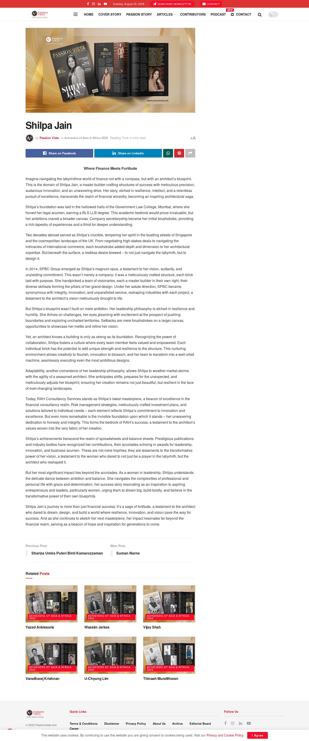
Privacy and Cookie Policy (225, 735)
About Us (159, 723)
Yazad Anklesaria (40, 627)
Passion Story (139, 14)
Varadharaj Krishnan (42, 678)
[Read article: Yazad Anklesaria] (52, 603)
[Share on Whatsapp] (168, 153)
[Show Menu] (76, 14)
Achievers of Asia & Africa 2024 (86, 138)
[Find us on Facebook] (88, 4)
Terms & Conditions (83, 723)
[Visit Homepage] (48, 14)
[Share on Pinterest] (179, 153)
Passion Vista (49, 138)
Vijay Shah (152, 627)
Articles (165, 14)
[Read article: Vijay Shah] (169, 603)
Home (88, 14)
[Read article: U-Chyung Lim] (110, 655)
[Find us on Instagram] (93, 4)
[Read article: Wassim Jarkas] (110, 603)
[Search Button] (260, 14)
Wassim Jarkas (96, 627)
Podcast (218, 14)
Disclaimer (111, 723)
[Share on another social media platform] (190, 153)
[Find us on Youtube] (105, 4)
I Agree (257, 735)
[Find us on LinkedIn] (99, 4)
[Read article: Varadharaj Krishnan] (52, 655)
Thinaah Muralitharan (160, 678)
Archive (177, 723)
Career (74, 728)
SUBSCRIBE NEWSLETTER (174, 4)
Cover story (109, 14)
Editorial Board (200, 723)
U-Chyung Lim (96, 678)
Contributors (193, 14)
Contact (213, 4)
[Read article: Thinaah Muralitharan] (169, 655)
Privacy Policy (136, 723)
